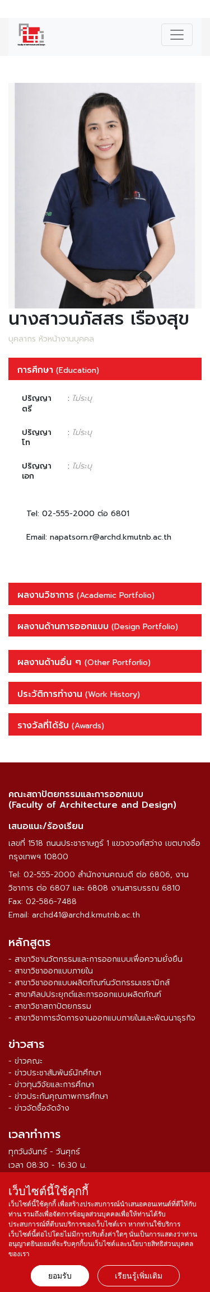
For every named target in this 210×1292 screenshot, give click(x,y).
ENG (195, 11)
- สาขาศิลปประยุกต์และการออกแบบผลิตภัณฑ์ (84, 994)
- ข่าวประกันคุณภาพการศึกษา (58, 1096)
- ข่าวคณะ (25, 1061)
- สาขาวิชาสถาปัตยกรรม (49, 1006)
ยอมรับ (60, 1275)
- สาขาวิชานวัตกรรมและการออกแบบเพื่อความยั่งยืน (95, 959)
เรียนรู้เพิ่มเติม (138, 1275)
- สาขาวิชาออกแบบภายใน (50, 971)
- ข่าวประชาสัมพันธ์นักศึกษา (54, 1073)
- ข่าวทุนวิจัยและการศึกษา (51, 1084)
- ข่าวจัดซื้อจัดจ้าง (38, 1108)
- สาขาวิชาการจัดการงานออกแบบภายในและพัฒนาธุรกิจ (101, 1018)
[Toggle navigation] (177, 35)
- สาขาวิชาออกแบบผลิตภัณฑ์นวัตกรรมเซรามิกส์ (89, 983)
